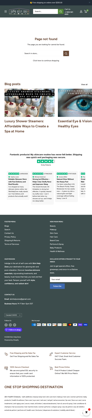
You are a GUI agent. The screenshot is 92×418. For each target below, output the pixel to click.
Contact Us (9, 233)
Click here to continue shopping (46, 61)
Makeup (53, 229)
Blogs (6, 226)
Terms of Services (11, 244)
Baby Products (56, 248)
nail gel (49, 400)
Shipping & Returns (12, 240)
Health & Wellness (57, 251)
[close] (90, 2)
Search (7, 229)
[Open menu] (5, 11)
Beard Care (54, 240)
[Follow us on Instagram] (10, 324)
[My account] (81, 11)
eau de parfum (67, 407)
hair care (67, 397)
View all (84, 84)
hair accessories (18, 407)
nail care (43, 400)
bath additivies (27, 397)
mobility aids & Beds (67, 410)
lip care (68, 400)
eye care (36, 400)
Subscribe (57, 286)
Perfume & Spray (57, 244)
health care (31, 410)
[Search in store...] (66, 53)
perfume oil (22, 410)
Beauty (53, 226)
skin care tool (51, 397)
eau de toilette (79, 407)
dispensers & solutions (51, 410)
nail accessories (59, 400)
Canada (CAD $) (11, 315)
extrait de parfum (10, 410)
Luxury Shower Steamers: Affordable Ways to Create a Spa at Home (26, 126)
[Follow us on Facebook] (6, 324)
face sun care (76, 400)
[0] (85, 11)
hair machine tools (31, 407)
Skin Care (54, 233)
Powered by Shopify (11, 340)
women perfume (76, 397)
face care (28, 400)
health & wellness (18, 400)
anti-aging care (18, 404)
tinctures (39, 410)
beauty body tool (39, 397)
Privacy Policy (10, 237)
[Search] (61, 11)
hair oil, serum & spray (65, 404)
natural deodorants (49, 404)
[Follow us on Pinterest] (14, 324)
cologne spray (56, 407)
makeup (59, 397)
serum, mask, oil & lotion (33, 404)
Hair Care (54, 237)
